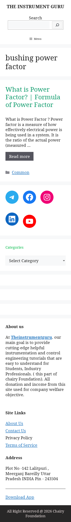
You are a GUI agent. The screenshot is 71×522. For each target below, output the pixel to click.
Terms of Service (21, 445)
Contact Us (15, 430)
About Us (14, 423)
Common (20, 172)
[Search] (57, 25)
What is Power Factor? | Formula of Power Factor (33, 97)
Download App (19, 497)
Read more (19, 156)
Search (35, 17)
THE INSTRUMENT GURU (35, 6)
